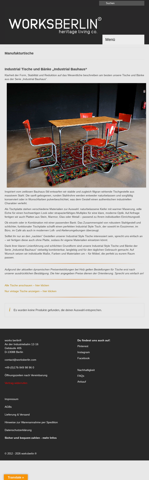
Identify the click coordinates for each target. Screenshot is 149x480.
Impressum (11, 399)
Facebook (83, 358)
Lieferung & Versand (17, 414)
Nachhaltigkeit (86, 370)
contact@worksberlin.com (20, 359)
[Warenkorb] (14, 3)
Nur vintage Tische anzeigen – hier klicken (30, 291)
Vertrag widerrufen (16, 383)
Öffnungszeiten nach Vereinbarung (26, 375)
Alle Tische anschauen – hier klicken (27, 285)
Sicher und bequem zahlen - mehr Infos (31, 437)
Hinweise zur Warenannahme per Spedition (31, 422)
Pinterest (82, 346)
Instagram (83, 352)
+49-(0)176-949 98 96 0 (19, 367)
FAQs (80, 375)
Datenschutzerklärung (18, 430)
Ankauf (81, 381)
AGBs (8, 406)
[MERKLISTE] (8, 3)
